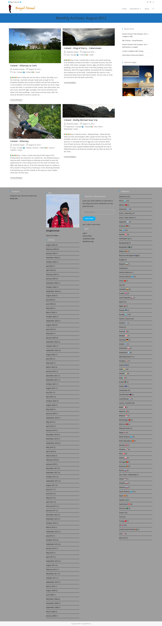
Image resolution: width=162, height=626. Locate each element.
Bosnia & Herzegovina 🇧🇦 (128, 255)
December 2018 (52, 435)
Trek (120, 517)
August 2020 (50, 405)
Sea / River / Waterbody (127, 475)
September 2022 (52, 350)
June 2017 (49, 494)
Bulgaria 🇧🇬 (123, 264)
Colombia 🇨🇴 (123, 289)
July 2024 (49, 300)
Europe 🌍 (21, 72)
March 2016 (50, 527)
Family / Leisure (32, 148)
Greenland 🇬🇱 (124, 348)
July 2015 (49, 536)
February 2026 (51, 249)
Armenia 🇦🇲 (123, 226)
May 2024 (49, 308)
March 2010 (50, 586)
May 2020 (49, 409)
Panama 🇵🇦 (123, 449)
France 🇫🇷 (122, 331)
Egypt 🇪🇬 (122, 306)
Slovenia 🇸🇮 (123, 487)
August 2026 (50, 245)
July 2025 (49, 266)
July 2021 (49, 392)
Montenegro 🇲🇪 (124, 420)
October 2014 (51, 540)
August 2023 (50, 325)
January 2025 (51, 279)
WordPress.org (88, 241)
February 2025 (51, 274)
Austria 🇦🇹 (123, 234)
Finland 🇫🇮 (123, 323)
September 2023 (52, 321)
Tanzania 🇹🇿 (123, 508)
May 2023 (49, 333)
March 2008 (50, 612)
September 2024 (52, 291)
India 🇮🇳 (122, 369)
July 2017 (49, 489)
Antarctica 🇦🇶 (124, 209)
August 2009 (50, 590)
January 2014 (51, 548)
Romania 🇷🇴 (123, 466)
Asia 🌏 (122, 230)
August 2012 (50, 565)
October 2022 (51, 346)
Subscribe (89, 219)
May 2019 (49, 422)
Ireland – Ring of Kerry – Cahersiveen (82, 48)
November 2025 (52, 257)
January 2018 (51, 464)
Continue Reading (16, 100)
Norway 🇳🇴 (123, 445)
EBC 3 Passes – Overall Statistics (132, 40)
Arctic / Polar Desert (126, 218)
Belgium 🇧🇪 (123, 251)
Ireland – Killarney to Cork (23, 65)
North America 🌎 (125, 437)
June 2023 (49, 329)
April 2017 (50, 502)
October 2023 (51, 317)
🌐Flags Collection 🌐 (14, 2)
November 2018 (52, 439)
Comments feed (88, 239)
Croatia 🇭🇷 (123, 293)
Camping (122, 268)
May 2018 (49, 447)
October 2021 (51, 384)
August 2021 (50, 388)
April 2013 (50, 557)
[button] (130, 71)
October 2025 (51, 262)
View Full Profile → (53, 236)
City (14, 72)
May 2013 (49, 553)
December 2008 (52, 599)
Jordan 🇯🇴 (122, 382)
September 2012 (52, 561)
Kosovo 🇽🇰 (123, 386)
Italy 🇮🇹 (122, 378)
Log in (85, 233)
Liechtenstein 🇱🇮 (125, 394)
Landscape (123, 390)
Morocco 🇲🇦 (123, 424)
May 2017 (49, 498)
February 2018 (51, 460)
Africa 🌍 (122, 201)
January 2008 (51, 616)
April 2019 (50, 426)
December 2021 (52, 376)
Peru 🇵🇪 (122, 454)
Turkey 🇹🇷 (122, 521)
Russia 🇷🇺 (122, 470)
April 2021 (50, 397)
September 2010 (52, 582)
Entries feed (87, 236)
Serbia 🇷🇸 (122, 479)
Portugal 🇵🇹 (123, 462)
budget (121, 260)
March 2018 (50, 456)
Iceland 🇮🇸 (123, 365)
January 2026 (51, 253)
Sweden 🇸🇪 (123, 500)
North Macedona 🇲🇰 (126, 441)
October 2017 (51, 477)
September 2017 (52, 481)
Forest (121, 327)
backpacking (123, 243)
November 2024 (52, 283)
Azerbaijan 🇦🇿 (124, 239)
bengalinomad (52, 230)
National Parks (124, 428)
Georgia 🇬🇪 (123, 336)
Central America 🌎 (126, 276)
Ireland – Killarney (19, 141)
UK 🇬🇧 (121, 525)
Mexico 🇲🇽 (123, 411)
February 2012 (51, 569)
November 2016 (52, 519)
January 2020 (51, 413)
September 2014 (52, 544)
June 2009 (49, 595)
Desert (121, 302)
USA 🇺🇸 (121, 534)
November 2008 (52, 603)
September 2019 (52, 418)
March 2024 (50, 312)
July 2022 (49, 359)
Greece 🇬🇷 (123, 344)
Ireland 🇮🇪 (30, 72)
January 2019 (51, 430)
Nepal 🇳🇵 (122, 432)
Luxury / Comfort (125, 403)
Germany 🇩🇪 (123, 340)
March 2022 (50, 367)
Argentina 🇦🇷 (124, 222)
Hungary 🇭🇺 (123, 361)
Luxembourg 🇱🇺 (125, 399)
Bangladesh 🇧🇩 (124, 247)
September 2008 (52, 607)
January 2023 (51, 338)
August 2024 (50, 295)
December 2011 (52, 574)
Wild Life (122, 538)
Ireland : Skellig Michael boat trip (80, 120)
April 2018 (50, 451)
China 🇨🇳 (122, 281)
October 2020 (51, 401)
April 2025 (50, 270)
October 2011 (51, 578)
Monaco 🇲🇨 (123, 416)
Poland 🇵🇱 (123, 458)
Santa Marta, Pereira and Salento (133, 55)
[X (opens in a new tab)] (147, 2)
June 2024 (49, 304)
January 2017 (51, 510)
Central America (125, 272)
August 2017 (50, 485)
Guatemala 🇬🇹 (124, 352)
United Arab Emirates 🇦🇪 (128, 529)
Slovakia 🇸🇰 (123, 483)
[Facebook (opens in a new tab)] (150, 2)
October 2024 (51, 287)
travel (38, 72)
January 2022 (51, 371)
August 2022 (50, 355)
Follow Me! (14, 198)
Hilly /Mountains (125, 357)
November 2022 (52, 342)
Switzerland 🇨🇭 (124, 504)
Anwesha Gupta (18, 69)
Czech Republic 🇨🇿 (126, 298)
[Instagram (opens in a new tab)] (153, 2)
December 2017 (52, 468)
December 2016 (52, 515)
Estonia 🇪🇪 (123, 310)
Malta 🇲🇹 (122, 407)
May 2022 (49, 363)
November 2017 (52, 472)
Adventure (70, 127)
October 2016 (51, 523)
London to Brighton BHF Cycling (132, 51)
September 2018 (52, 443)
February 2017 (51, 506)
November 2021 (52, 380)
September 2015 (52, 532)
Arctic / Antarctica (125, 213)
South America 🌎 (125, 491)
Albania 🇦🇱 (123, 205)
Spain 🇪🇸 (122, 496)
